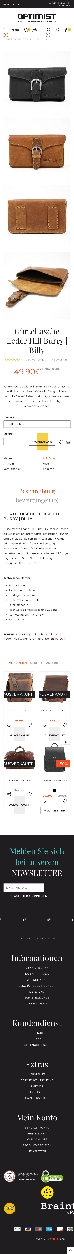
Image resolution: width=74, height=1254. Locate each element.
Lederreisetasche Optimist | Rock (19, 780)
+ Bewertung (60, 359)
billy (17, 638)
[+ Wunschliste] (61, 442)
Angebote (37, 1092)
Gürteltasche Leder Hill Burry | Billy (26, 39)
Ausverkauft (19, 735)
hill (59, 634)
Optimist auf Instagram (37, 938)
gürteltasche (35, 634)
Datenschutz (37, 1003)
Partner (37, 1086)
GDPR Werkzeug (37, 968)
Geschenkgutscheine (37, 1080)
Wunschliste (37, 1139)
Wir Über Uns (37, 980)
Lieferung (37, 991)
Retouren (37, 1039)
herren (27, 638)
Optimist (55, 1239)
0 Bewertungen (35, 359)
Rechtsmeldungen (37, 997)
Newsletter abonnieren (28, 896)
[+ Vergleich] (68, 442)
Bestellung (37, 1133)
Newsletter (37, 1151)
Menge (9, 434)
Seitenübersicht (37, 1045)
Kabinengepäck (37, 974)
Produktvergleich (37, 1145)
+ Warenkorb (42, 441)
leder (50, 634)
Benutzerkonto (37, 1127)
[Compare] (34, 30)
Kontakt (37, 1033)
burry (8, 638)
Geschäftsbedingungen (37, 986)
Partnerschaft (37, 1098)
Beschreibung (37, 491)
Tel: (57, 3)
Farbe (9, 417)
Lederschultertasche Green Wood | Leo (19, 711)
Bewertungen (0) (37, 500)
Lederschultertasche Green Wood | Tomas (54, 711)
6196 (59, 638)
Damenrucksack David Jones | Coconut (54, 780)
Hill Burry (49, 458)
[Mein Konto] (58, 30)
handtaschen (44, 638)
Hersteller (37, 1074)
